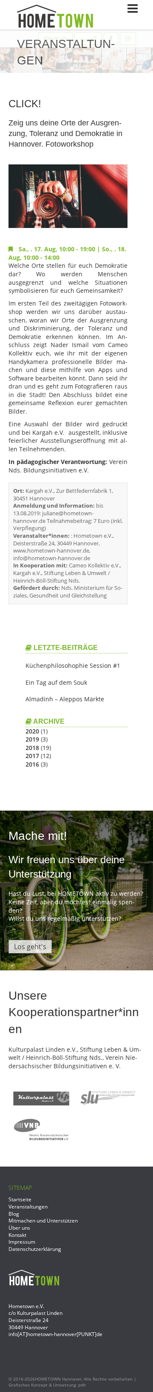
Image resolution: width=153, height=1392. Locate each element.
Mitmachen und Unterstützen (43, 1220)
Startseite (19, 1199)
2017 (32, 756)
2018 (32, 748)
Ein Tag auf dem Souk (56, 682)
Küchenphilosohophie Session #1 (73, 665)
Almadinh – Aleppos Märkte (65, 699)
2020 (32, 731)
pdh (82, 1385)
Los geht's (30, 946)
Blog (13, 1213)
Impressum (21, 1241)
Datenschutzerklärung (34, 1248)
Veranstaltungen (28, 1206)
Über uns (19, 1227)
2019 (32, 739)
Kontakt (17, 1234)
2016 (32, 764)
